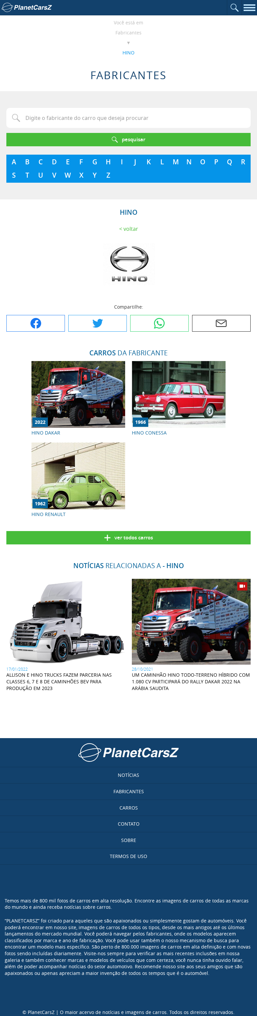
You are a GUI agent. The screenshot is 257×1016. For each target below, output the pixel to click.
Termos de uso (128, 856)
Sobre (128, 840)
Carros (128, 808)
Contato (129, 824)
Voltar (130, 228)
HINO (128, 52)
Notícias (128, 775)
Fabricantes (128, 32)
